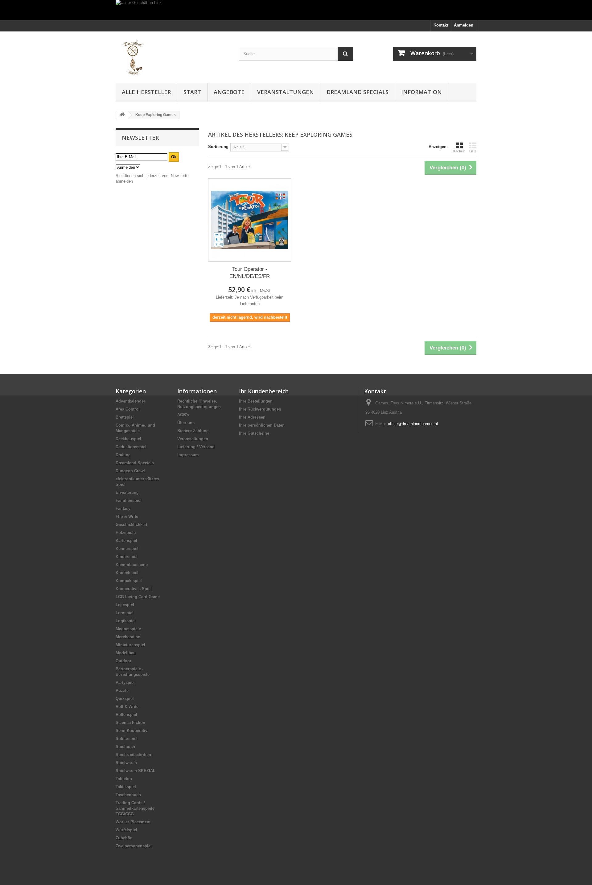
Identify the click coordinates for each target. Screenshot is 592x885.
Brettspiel (125, 417)
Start (192, 92)
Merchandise (128, 637)
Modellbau (126, 653)
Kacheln (459, 151)
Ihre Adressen (252, 417)
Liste (472, 151)
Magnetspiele (128, 629)
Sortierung (218, 146)
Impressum (188, 455)
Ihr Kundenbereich (264, 391)
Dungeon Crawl (130, 471)
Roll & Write (127, 706)
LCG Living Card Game (138, 596)
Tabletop (124, 778)
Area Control (128, 409)
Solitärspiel (127, 738)
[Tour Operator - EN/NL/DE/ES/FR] (249, 219)
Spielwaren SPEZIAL (135, 770)
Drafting (123, 455)
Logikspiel (126, 620)
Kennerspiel (127, 548)
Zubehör (124, 838)
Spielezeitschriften (133, 754)
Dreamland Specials (357, 92)
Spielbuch (125, 746)
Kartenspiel (126, 540)
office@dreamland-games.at (413, 423)
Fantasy (123, 508)
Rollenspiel (126, 714)
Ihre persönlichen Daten (262, 425)
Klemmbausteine (132, 564)
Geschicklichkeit (131, 524)
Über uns (186, 422)
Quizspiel (125, 698)
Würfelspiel (126, 830)
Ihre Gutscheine (254, 433)
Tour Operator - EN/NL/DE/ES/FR (249, 272)
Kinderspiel (127, 556)
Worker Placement (133, 822)
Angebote (229, 92)
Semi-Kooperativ (131, 730)
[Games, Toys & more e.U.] (173, 56)
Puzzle (122, 690)
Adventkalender (130, 401)
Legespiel (125, 604)
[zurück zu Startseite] (122, 115)
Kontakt (441, 25)
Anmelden (463, 25)
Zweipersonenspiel (134, 846)
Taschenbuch (128, 794)
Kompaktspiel (129, 580)
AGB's (183, 414)
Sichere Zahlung (193, 430)
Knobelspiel (127, 572)
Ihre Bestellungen (256, 401)
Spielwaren (126, 762)
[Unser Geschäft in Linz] (296, 10)
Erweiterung (127, 492)
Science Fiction (130, 722)
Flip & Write (127, 516)
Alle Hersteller (146, 92)
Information (421, 92)
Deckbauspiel (128, 438)
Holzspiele (126, 532)
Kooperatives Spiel (134, 588)
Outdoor (123, 661)
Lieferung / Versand (196, 447)
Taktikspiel (126, 786)
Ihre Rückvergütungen (260, 409)
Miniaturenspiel (130, 645)
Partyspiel (125, 682)
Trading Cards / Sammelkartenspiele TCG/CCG (135, 808)
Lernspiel (125, 612)
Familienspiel (129, 500)
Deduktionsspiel (131, 447)
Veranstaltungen (285, 92)
